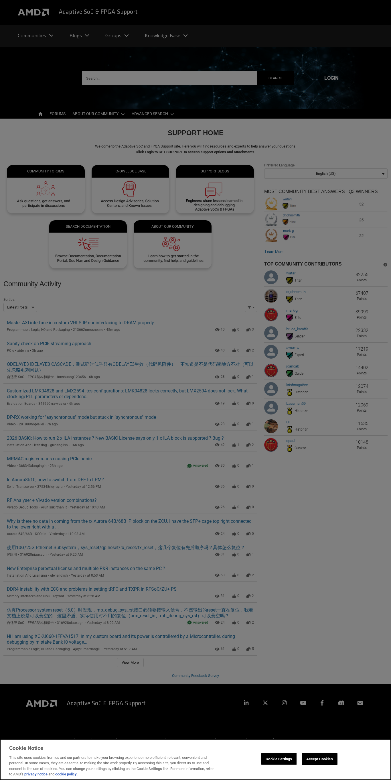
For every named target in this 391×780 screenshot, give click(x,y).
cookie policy (66, 774)
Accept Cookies (319, 759)
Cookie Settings (279, 759)
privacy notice (36, 774)
